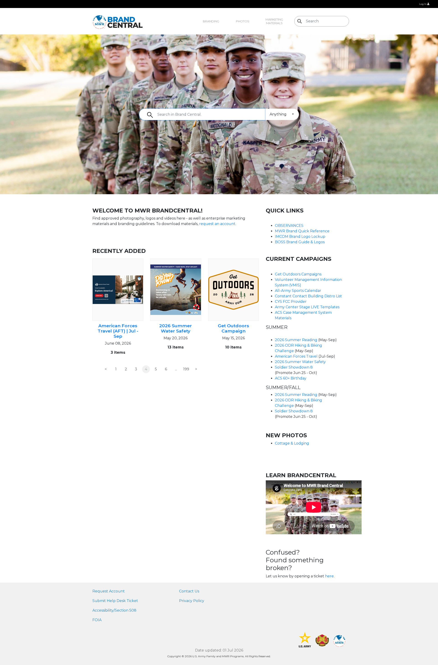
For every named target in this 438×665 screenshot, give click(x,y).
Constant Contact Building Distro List (308, 296)
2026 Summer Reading (296, 340)
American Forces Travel (296, 356)
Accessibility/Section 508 (114, 610)
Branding (211, 21)
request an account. (218, 224)
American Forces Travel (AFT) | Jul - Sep (118, 331)
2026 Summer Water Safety (175, 328)
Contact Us (189, 591)
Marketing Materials (275, 21)
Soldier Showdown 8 (294, 367)
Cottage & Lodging (292, 443)
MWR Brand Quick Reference (302, 231)
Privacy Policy (191, 601)
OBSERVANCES (289, 225)
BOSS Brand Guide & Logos (300, 242)
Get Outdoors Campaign (233, 328)
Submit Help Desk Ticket (115, 601)
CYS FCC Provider (291, 301)
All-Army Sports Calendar (298, 290)
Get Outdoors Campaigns (298, 274)
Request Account (108, 591)
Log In (423, 4)
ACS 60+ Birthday (290, 378)
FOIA (97, 620)
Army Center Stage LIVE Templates (307, 307)
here (329, 576)
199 (186, 369)
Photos (242, 21)
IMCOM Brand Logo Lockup (300, 236)
